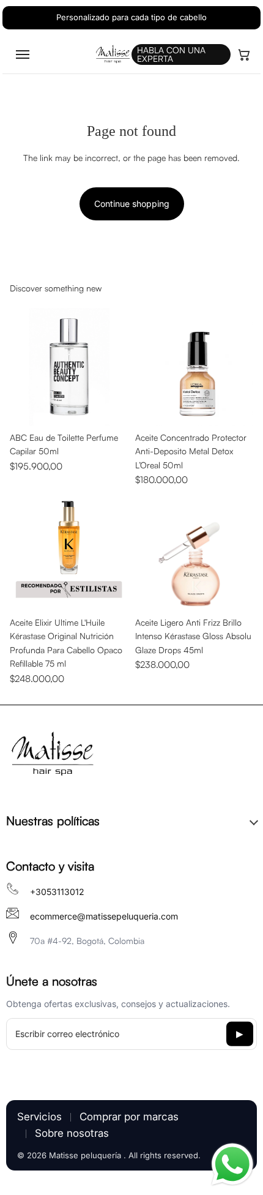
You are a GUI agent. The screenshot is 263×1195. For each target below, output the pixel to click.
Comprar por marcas (129, 1117)
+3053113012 (57, 891)
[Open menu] (22, 54)
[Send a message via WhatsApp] (232, 1164)
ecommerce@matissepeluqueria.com (104, 916)
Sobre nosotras (72, 1133)
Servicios (39, 1117)
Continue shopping (131, 203)
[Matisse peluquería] (52, 755)
